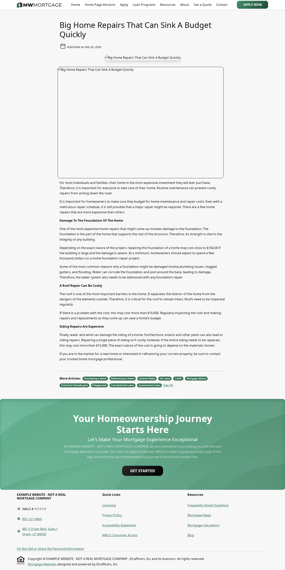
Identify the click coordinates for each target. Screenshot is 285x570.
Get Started (142, 470)
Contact (222, 5)
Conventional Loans (122, 385)
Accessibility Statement (119, 525)
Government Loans (150, 385)
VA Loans (165, 378)
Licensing (109, 505)
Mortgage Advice (196, 378)
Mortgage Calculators (203, 525)
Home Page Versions (100, 5)
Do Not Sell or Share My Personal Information (50, 549)
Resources (167, 5)
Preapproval (99, 385)
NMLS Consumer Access (119, 535)
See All (168, 385)
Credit (178, 378)
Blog (190, 535)
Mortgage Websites (42, 564)
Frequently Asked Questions (208, 505)
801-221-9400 (32, 519)
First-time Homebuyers (74, 385)
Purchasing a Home (95, 378)
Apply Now (252, 5)
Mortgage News (199, 515)
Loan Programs (144, 5)
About (184, 5)
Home (75, 5)
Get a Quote (203, 5)
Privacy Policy (112, 515)
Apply (124, 5)
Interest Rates (147, 378)
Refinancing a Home (122, 378)
